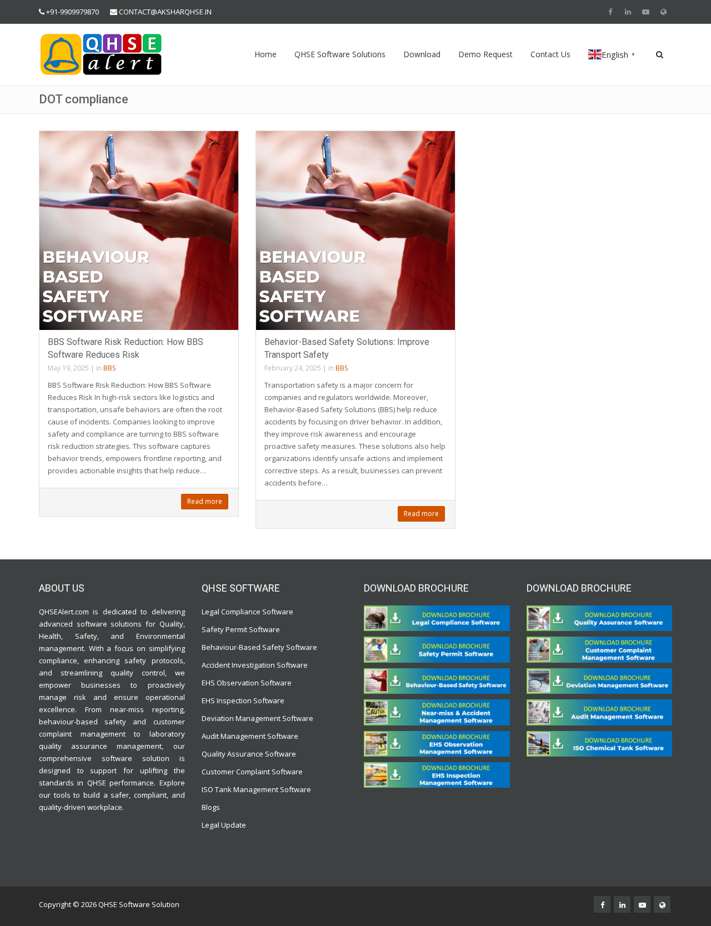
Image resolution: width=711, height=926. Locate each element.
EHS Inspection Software (243, 700)
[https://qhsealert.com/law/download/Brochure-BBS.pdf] (437, 680)
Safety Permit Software (241, 629)
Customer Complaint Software (252, 772)
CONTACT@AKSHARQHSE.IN (165, 12)
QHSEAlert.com (64, 612)
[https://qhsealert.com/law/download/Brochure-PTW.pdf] (437, 649)
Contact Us (550, 54)
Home (265, 54)
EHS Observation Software (247, 683)
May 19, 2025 (68, 368)
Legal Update (224, 825)
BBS (109, 368)
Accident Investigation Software (255, 665)
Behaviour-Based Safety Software (259, 647)
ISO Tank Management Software (257, 789)
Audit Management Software (250, 736)
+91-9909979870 (72, 12)
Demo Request (485, 54)
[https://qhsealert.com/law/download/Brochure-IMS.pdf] (437, 774)
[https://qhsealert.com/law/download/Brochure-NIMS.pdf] (437, 712)
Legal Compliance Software (247, 612)
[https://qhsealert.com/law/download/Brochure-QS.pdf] (600, 618)
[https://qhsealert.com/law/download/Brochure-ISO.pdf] (600, 743)
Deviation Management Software (257, 718)
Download (421, 54)
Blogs (211, 807)
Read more (204, 501)
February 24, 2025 (292, 368)
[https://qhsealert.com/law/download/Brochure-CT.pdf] (437, 618)
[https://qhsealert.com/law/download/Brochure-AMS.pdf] (600, 712)
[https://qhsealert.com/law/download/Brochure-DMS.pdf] (600, 680)
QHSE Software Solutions (339, 54)
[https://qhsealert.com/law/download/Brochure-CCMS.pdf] (600, 649)
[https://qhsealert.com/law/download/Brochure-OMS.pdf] (437, 743)
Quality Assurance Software (249, 754)
